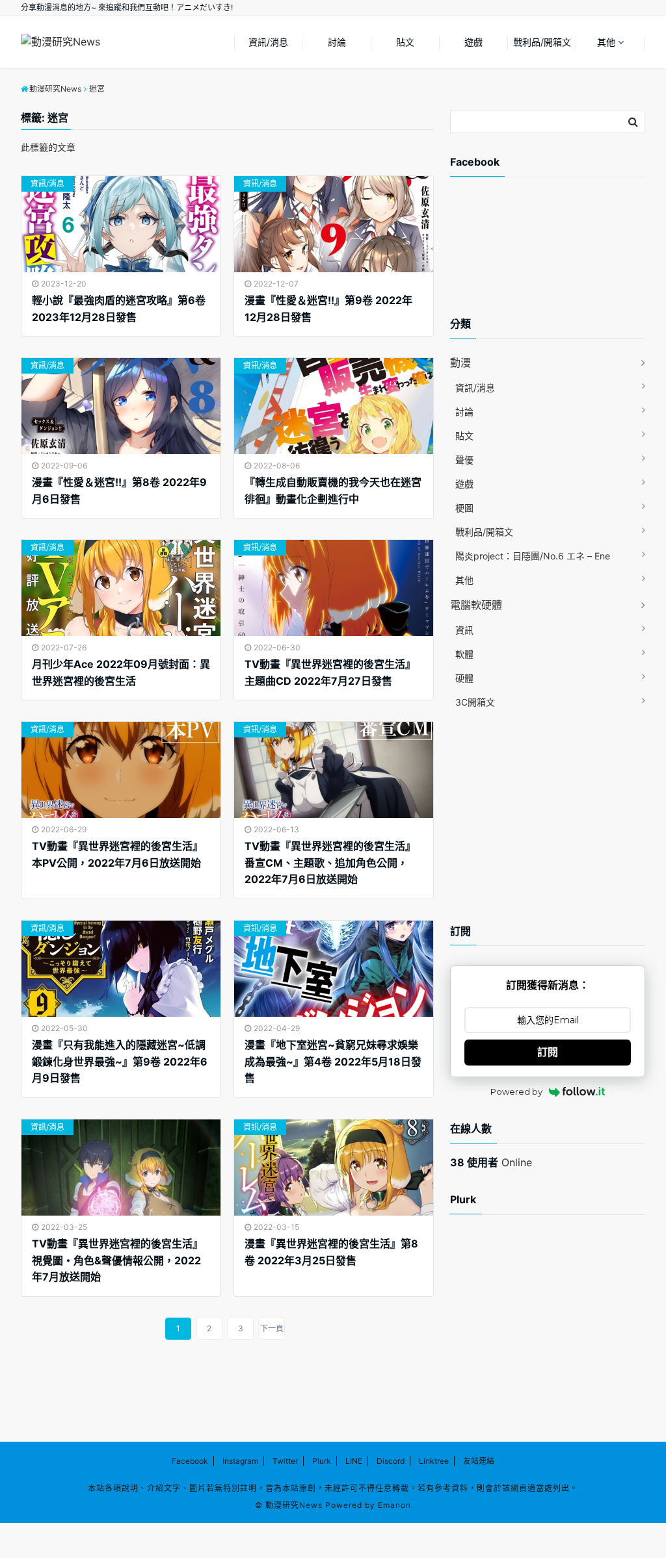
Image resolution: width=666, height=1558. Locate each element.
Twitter (285, 1461)
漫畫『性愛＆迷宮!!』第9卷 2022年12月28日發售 (328, 309)
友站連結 (478, 1461)
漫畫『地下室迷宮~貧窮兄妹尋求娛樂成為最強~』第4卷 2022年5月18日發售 (333, 1061)
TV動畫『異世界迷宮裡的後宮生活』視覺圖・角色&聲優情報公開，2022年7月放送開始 (117, 1260)
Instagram (240, 1461)
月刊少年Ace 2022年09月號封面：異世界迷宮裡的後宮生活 (121, 672)
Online (491, 1162)
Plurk (321, 1461)
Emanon (394, 1505)
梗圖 (464, 507)
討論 (337, 41)
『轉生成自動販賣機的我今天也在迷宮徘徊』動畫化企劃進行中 (333, 490)
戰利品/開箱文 (542, 41)
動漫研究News (294, 1505)
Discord (391, 1461)
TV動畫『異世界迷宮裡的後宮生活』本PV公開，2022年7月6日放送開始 (117, 854)
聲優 (464, 459)
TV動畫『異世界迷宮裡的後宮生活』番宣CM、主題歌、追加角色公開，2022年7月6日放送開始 (330, 862)
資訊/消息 (268, 41)
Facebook (190, 1461)
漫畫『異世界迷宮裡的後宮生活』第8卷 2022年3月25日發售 (331, 1252)
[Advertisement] (554, 257)
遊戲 (473, 41)
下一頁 (272, 1328)
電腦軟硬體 (476, 604)
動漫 (460, 362)
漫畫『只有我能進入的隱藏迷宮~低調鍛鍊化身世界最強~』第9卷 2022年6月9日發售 (119, 1061)
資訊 (464, 629)
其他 (606, 41)
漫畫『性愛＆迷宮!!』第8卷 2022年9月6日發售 (119, 490)
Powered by (516, 1091)
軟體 (464, 653)
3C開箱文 (475, 702)
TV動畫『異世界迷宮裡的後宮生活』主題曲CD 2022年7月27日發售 (330, 672)
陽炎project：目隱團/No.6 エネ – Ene (532, 555)
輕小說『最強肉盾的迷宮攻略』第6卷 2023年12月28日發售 (119, 309)
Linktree (434, 1461)
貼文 (405, 41)
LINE (353, 1461)
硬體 (464, 677)
